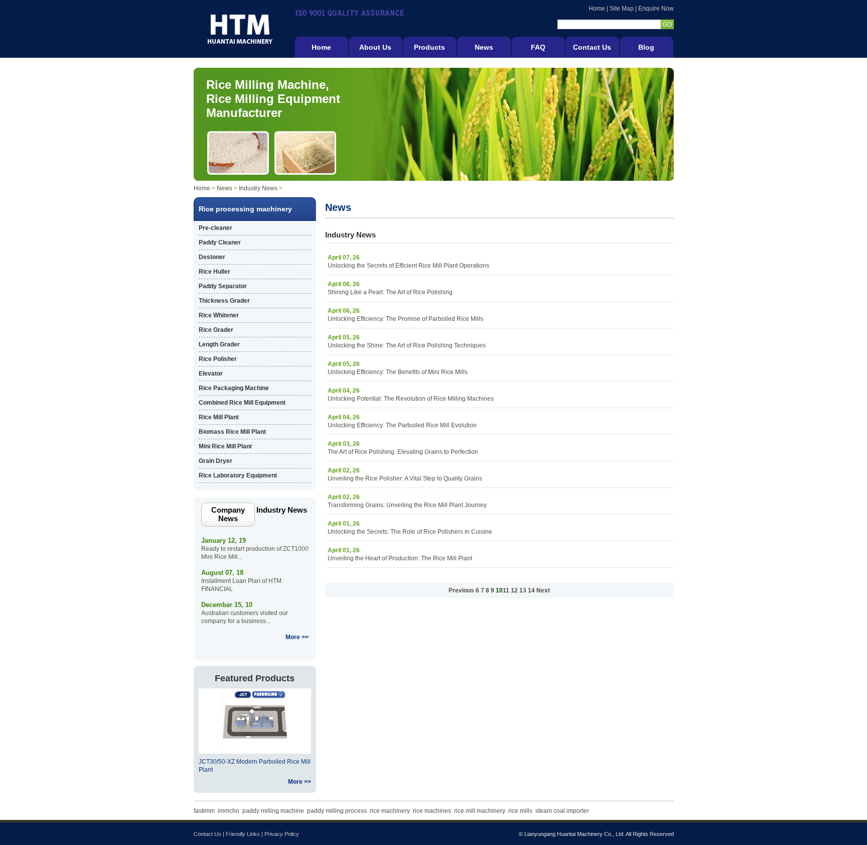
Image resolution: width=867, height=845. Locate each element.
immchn (228, 810)
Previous (461, 590)
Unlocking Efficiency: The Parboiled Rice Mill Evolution (402, 425)
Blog (646, 47)
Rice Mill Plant (219, 417)
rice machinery (390, 810)
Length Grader (219, 344)
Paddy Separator (223, 286)
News (484, 47)
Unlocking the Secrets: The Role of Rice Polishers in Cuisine (410, 531)
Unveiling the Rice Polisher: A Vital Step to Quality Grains (405, 478)
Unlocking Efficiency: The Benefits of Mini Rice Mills (398, 372)
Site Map (622, 8)
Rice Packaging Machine (234, 388)
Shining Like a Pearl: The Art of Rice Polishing (390, 292)
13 (522, 590)
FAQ (538, 47)
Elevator (211, 373)
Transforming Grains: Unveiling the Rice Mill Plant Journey (407, 505)
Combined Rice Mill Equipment (242, 402)
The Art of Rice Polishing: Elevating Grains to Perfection (403, 451)
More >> (297, 637)
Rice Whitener (219, 315)
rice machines (432, 810)
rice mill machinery (479, 810)
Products (429, 47)
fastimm (204, 810)
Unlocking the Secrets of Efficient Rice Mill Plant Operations (408, 265)
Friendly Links (243, 834)
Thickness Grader (224, 300)
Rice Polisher (218, 359)
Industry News (258, 188)
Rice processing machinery (245, 209)
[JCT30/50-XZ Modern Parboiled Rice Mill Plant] (254, 751)
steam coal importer (562, 810)
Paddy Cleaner (220, 242)
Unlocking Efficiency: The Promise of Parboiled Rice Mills (405, 318)
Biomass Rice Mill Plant (232, 431)
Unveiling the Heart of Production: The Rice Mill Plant (400, 558)
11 (506, 590)
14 (531, 590)
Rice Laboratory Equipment (238, 475)
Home (597, 8)
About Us (375, 47)
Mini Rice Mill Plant (225, 446)
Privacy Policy (281, 834)
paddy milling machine (273, 810)
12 (514, 590)
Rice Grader (216, 329)
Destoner (212, 257)
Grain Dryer (215, 460)
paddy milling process (337, 810)
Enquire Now (656, 8)
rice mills (520, 810)
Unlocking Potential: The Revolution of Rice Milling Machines (411, 398)
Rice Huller (214, 271)
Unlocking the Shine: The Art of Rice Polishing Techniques (407, 345)
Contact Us (592, 47)
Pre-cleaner (215, 227)
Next (543, 590)
